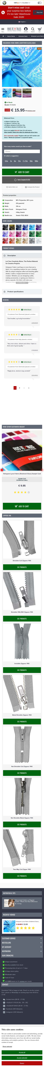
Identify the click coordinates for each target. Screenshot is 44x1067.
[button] (11, 187)
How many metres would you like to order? (17, 146)
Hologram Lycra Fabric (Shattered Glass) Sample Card (22, 474)
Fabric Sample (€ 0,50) (23, 180)
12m (19, 161)
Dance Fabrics (11, 36)
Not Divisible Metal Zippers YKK (22, 818)
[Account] (26, 29)
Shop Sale (39, 12)
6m (15, 161)
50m (31, 161)
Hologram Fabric (23, 36)
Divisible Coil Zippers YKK (22, 561)
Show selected (7, 1046)
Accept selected (22, 1058)
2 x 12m (25, 161)
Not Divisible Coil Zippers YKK (22, 766)
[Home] (3, 36)
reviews (22, 981)
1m (11, 161)
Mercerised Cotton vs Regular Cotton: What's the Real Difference (26, 900)
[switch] (39, 3)
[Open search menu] (33, 29)
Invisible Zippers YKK (21, 663)
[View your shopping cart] (39, 29)
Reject (22, 1063)
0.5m (6, 161)
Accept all (22, 1052)
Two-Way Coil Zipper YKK (22, 869)
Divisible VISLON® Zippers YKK (22, 612)
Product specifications (15, 291)
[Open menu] (3, 29)
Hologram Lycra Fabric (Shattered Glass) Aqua (28, 921)
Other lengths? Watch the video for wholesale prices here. (21, 132)
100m (36, 161)
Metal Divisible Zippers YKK (22, 715)
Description (11, 255)
